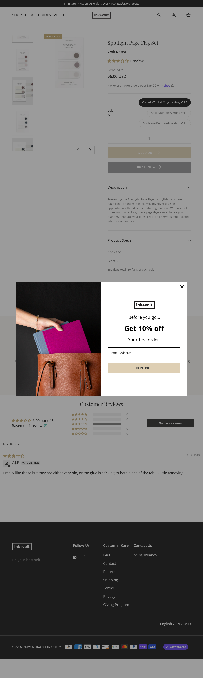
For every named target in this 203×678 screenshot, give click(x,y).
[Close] (182, 287)
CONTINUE (144, 368)
